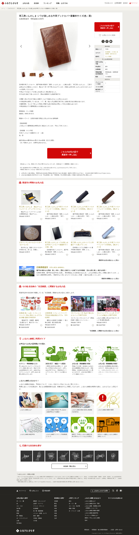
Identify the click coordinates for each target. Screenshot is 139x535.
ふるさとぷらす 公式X (101, 491)
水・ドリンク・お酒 (74, 511)
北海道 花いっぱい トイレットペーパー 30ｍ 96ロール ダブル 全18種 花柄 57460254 (30, 315)
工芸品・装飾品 (37, 518)
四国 (100, 456)
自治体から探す (59, 498)
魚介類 (18, 508)
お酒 (18, 520)
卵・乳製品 (20, 515)
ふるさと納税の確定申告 (27, 434)
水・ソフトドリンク (22, 518)
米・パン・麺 (20, 501)
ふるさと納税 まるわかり (93, 498)
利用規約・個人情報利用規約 (100, 529)
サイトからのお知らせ (115, 498)
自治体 (36, 3)
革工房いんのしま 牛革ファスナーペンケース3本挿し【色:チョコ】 (108, 209)
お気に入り (35, 491)
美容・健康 (36, 515)
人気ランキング (74, 498)
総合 (70, 501)
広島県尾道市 (24, 19)
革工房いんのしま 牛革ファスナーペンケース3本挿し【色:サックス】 (56, 209)
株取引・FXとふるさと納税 (92, 518)
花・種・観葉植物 (38, 511)
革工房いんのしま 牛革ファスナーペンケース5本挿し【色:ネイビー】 (82, 209)
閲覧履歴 (47, 491)
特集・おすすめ (62, 3)
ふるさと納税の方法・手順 (92, 503)
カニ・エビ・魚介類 (74, 506)
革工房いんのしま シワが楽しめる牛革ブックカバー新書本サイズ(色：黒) (56, 245)
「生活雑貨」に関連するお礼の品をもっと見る (104, 331)
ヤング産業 (108, 56)
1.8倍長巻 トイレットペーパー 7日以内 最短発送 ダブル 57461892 (56, 315)
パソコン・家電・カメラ (40, 513)
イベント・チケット (38, 506)
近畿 (75, 456)
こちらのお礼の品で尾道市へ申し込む (107, 27)
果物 (18, 511)
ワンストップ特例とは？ (91, 515)
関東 (51, 456)
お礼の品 (26, 3)
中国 (88, 456)
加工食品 (19, 523)
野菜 (18, 513)
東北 (38, 456)
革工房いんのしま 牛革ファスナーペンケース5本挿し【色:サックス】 (108, 245)
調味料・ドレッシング (39, 501)
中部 (63, 456)
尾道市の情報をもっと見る (110, 278)
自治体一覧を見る (69, 466)
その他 (35, 520)
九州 (112, 456)
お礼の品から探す (22, 498)
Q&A (86, 520)
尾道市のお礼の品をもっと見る (109, 260)
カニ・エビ (20, 506)
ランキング (47, 3)
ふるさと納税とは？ (26, 410)
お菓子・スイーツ (38, 503)
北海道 (26, 456)
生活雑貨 (107, 52)
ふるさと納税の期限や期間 (106, 410)
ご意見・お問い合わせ (116, 529)
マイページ (22, 491)
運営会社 (86, 529)
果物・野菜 (72, 508)
